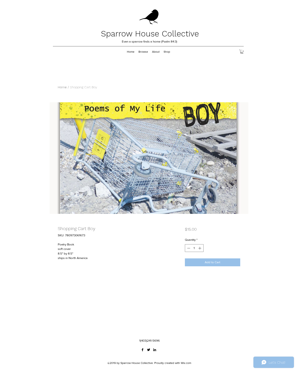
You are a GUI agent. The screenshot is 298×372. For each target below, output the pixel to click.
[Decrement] (188, 248)
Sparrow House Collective (150, 33)
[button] (241, 52)
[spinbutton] (194, 248)
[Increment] (200, 248)
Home (62, 87)
